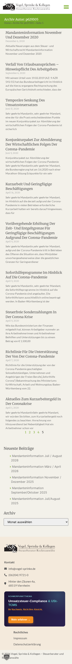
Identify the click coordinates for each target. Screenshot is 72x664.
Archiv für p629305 (23, 22)
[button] (66, 7)
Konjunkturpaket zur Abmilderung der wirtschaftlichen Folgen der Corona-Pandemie (34, 144)
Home (7, 22)
